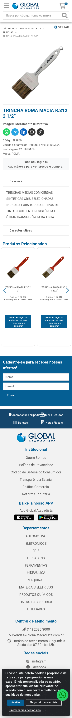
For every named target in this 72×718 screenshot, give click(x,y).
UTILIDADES (36, 609)
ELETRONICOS (36, 543)
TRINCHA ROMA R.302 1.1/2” (54, 289)
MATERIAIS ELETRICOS (36, 587)
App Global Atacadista (36, 510)
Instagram (38, 661)
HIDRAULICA (36, 573)
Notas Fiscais (54, 422)
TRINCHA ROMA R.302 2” (18, 289)
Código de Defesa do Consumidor (36, 472)
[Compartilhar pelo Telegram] (15, 132)
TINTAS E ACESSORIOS (36, 602)
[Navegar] (5, 290)
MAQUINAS (36, 580)
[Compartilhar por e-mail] (32, 132)
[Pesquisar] (65, 15)
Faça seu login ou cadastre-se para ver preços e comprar (36, 164)
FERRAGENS (36, 558)
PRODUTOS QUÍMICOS (36, 595)
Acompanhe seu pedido (27, 415)
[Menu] (6, 5)
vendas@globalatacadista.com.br (38, 635)
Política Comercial (36, 487)
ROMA (16, 153)
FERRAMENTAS (36, 565)
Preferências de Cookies (25, 710)
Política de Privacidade (36, 465)
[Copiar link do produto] (40, 132)
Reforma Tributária (36, 494)
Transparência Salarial (36, 479)
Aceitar (15, 702)
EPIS (36, 551)
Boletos (22, 422)
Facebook (38, 667)
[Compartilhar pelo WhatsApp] (6, 132)
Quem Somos (36, 458)
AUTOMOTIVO (36, 536)
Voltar (63, 27)
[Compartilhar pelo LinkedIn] (23, 132)
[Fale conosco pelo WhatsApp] (62, 695)
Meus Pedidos (54, 415)
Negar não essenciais (44, 702)
